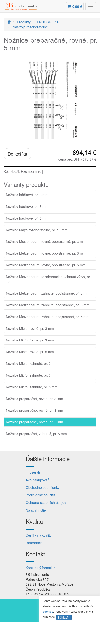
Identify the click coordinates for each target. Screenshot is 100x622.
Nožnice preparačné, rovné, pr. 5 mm (34, 422)
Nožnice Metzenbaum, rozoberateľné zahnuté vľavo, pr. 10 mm (48, 279)
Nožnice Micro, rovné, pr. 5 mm (30, 351)
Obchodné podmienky (42, 487)
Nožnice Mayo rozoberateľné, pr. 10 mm (36, 229)
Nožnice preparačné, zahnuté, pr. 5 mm (36, 433)
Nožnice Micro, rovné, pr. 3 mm (30, 328)
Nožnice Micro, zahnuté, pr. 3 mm (32, 363)
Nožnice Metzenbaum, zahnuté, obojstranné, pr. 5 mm (47, 316)
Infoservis (33, 472)
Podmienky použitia (41, 494)
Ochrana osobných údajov (46, 502)
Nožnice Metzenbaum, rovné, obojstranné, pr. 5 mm (46, 264)
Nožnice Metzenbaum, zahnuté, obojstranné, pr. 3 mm (47, 293)
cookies (48, 611)
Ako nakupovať (37, 479)
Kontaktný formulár (40, 567)
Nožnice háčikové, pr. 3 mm (27, 194)
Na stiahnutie (36, 510)
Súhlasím (64, 617)
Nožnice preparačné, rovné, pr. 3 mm (34, 398)
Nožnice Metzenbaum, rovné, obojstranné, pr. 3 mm (46, 241)
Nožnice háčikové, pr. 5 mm (27, 218)
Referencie (34, 542)
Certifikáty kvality (38, 535)
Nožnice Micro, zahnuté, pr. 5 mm (32, 386)
